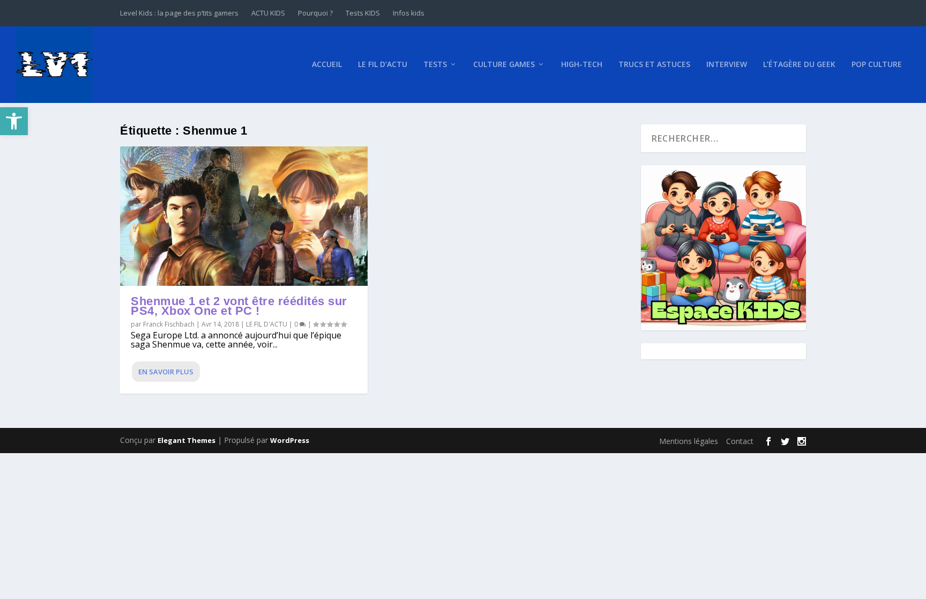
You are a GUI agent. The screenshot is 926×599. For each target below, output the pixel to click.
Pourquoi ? (315, 13)
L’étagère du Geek (799, 64)
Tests (435, 64)
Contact (739, 441)
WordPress (289, 440)
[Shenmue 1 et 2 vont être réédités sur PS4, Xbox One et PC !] (244, 216)
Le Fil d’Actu (382, 64)
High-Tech (581, 64)
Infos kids (408, 13)
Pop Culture (877, 64)
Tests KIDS (363, 13)
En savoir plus (165, 371)
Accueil (327, 64)
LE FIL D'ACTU (266, 324)
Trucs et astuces (654, 64)
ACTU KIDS (268, 13)
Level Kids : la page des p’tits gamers (179, 13)
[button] (14, 121)
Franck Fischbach (169, 324)
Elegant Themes (186, 440)
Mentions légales (688, 441)
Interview (726, 64)
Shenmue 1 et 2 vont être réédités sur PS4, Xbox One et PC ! (239, 305)
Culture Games (504, 64)
